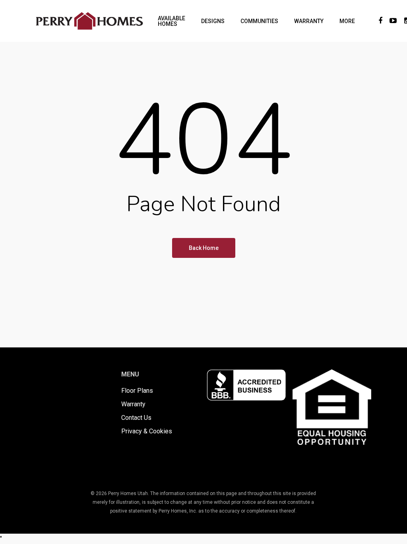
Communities (259, 21)
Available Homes (171, 21)
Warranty (309, 21)
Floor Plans (137, 390)
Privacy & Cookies (146, 431)
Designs (213, 21)
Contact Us (136, 417)
